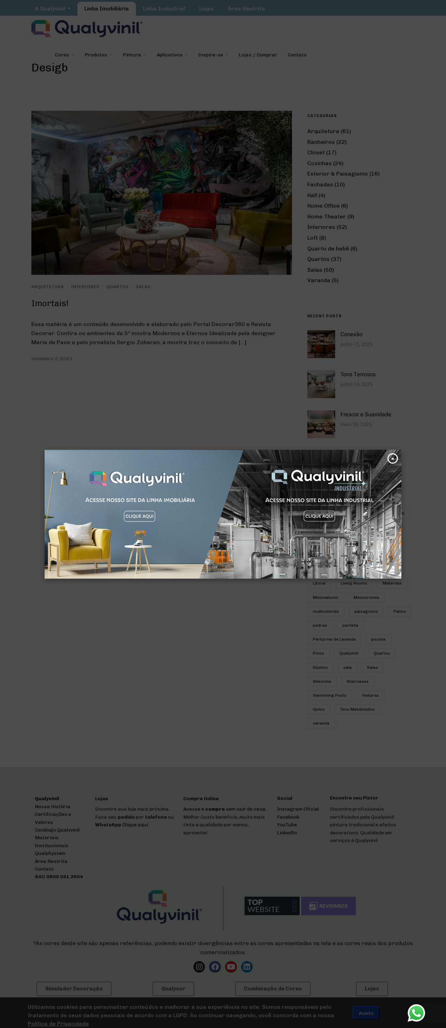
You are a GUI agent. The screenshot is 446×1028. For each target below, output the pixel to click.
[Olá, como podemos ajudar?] (416, 1013)
